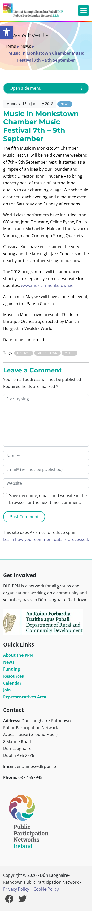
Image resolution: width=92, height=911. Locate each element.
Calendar (12, 683)
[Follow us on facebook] (9, 900)
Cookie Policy (46, 889)
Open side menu (25, 88)
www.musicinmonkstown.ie (47, 285)
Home (10, 46)
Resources (13, 676)
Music (69, 353)
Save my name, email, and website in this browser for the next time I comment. (48, 499)
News (26, 46)
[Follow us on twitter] (22, 900)
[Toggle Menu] (83, 10)
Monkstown (47, 353)
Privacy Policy (16, 889)
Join (7, 690)
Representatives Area (25, 697)
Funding (11, 669)
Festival (23, 353)
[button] (6, 32)
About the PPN (18, 655)
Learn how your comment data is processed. (46, 539)
